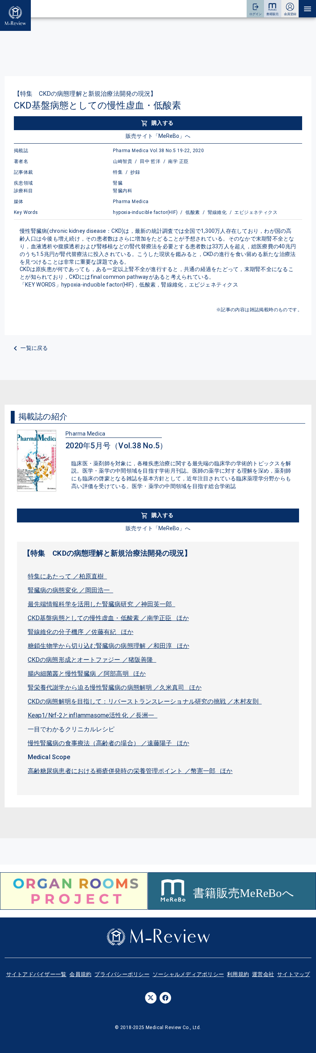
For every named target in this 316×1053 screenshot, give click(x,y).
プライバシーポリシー (122, 974)
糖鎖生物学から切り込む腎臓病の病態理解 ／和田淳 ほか (108, 645)
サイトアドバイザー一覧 (36, 974)
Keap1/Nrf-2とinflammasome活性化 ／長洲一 (92, 715)
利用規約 (238, 974)
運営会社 (263, 974)
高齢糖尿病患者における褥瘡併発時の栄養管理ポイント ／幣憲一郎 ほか (130, 771)
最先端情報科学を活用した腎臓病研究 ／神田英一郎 (101, 604)
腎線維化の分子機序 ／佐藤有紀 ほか (80, 632)
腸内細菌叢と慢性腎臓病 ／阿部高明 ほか (87, 673)
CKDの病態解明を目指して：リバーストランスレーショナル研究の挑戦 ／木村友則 (145, 701)
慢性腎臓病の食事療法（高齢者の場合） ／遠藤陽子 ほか (108, 743)
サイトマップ (293, 974)
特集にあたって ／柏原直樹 (67, 576)
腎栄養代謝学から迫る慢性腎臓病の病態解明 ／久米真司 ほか (115, 687)
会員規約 (80, 974)
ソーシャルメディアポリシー (188, 974)
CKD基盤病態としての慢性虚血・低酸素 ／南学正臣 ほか (108, 618)
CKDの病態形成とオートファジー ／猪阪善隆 (92, 659)
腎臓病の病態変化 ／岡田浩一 (70, 590)
